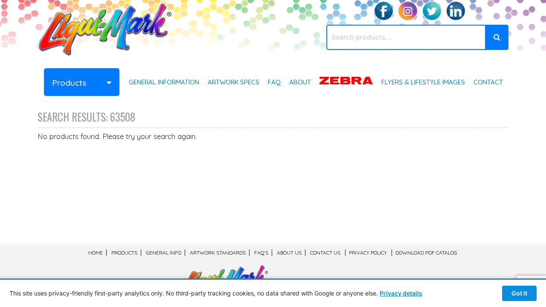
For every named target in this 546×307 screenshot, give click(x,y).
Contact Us (325, 252)
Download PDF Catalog (426, 252)
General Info (164, 82)
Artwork (233, 82)
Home (95, 252)
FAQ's (261, 252)
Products (124, 252)
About (300, 82)
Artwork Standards (218, 252)
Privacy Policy (368, 252)
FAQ (274, 82)
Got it (519, 293)
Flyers (423, 82)
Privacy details (401, 293)
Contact (488, 82)
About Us (289, 252)
